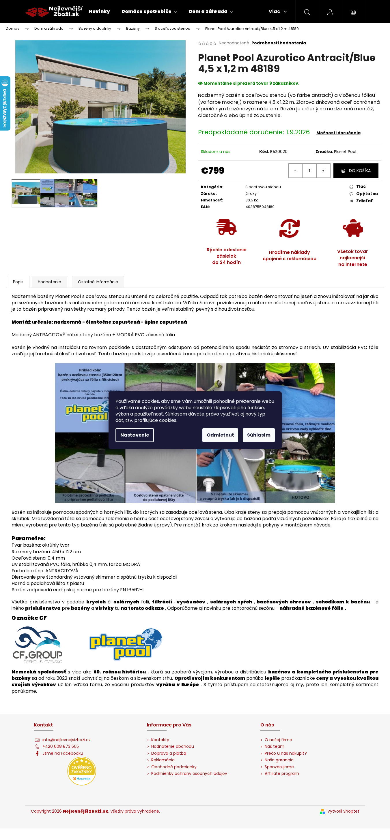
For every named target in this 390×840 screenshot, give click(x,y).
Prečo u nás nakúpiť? (286, 753)
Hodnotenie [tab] (49, 282)
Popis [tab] (18, 282)
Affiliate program (282, 773)
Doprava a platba (168, 753)
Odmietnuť (220, 435)
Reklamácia (163, 760)
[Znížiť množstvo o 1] (296, 171)
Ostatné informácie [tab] (98, 282)
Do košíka (360, 170)
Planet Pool (345, 151)
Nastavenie (134, 435)
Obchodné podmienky (174, 767)
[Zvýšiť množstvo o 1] (323, 171)
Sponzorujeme (279, 767)
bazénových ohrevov (284, 602)
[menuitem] (99, 11)
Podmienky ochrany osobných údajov (189, 773)
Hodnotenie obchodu (172, 746)
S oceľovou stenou (263, 187)
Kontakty (160, 740)
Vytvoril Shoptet (343, 811)
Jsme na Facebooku (62, 753)
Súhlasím (258, 435)
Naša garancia (279, 760)
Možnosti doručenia (338, 133)
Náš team (274, 746)
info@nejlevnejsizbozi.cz (66, 740)
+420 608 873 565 (60, 746)
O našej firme (278, 740)
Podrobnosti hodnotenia (278, 43)
